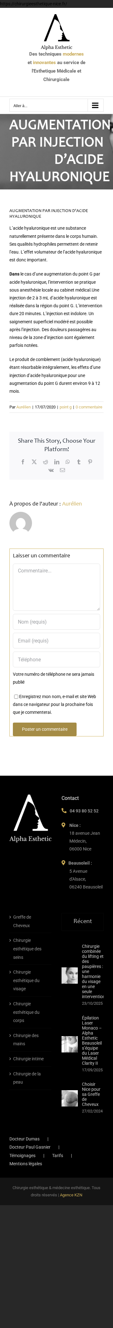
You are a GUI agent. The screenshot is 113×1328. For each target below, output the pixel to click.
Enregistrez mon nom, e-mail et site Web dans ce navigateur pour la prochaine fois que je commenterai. (54, 704)
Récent (82, 922)
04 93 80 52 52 (84, 810)
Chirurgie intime (28, 1058)
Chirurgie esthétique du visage (26, 980)
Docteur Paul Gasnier (30, 1147)
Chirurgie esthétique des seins (27, 948)
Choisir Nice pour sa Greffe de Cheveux (91, 1094)
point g (66, 407)
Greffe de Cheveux (22, 921)
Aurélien (23, 407)
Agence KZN (71, 1195)
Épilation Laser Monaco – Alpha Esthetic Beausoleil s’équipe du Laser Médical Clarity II (92, 1040)
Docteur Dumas (24, 1138)
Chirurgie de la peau (27, 1078)
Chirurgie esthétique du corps (26, 1012)
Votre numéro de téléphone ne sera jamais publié (53, 678)
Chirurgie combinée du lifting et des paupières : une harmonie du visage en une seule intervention (93, 971)
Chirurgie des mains (26, 1040)
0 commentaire (89, 407)
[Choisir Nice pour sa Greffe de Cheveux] (70, 1098)
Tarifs (57, 1155)
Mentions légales (25, 1163)
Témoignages (22, 1155)
